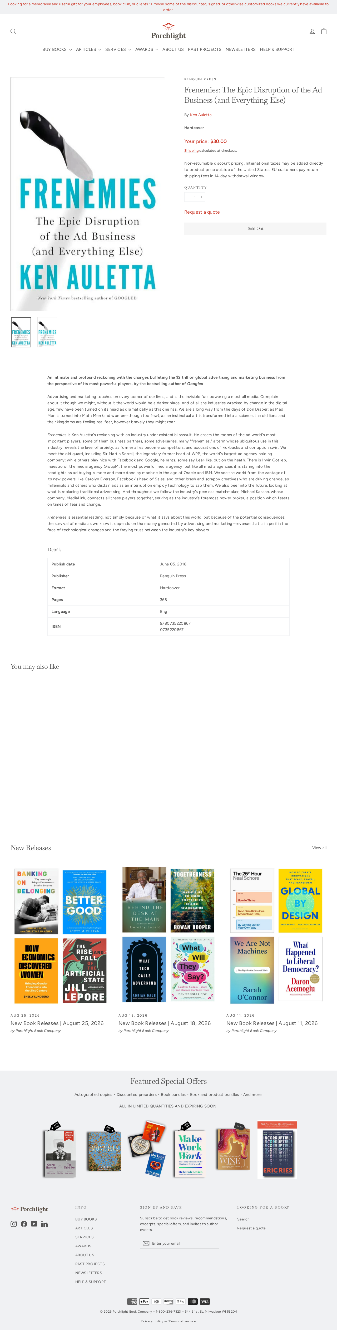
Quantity (195, 188)
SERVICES (116, 49)
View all (319, 847)
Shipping (191, 150)
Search (243, 1219)
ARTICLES (86, 49)
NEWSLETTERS (241, 49)
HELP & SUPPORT (277, 49)
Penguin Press (200, 79)
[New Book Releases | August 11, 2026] (276, 936)
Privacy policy (152, 1321)
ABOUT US (173, 49)
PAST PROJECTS (204, 49)
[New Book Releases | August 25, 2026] (61, 936)
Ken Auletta (201, 114)
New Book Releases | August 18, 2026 (164, 1023)
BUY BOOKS (55, 49)
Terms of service (182, 1321)
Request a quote (202, 212)
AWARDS (145, 49)
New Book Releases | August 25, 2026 (57, 1023)
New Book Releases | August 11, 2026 (272, 1023)
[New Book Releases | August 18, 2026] (168, 936)
